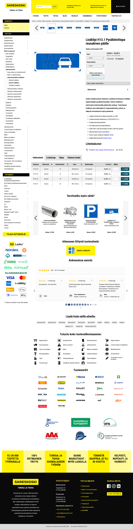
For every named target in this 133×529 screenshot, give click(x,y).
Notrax (6, 217)
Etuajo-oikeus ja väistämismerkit (16, 72)
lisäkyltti (114, 332)
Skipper (6, 225)
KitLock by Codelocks (10, 196)
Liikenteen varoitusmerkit (14, 99)
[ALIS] (42, 387)
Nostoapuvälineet (9, 143)
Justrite (6, 191)
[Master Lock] (80, 404)
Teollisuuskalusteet (9, 156)
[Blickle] (80, 387)
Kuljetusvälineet (8, 46)
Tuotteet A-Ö (116, 16)
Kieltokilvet (9, 61)
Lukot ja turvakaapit (9, 132)
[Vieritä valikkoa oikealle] (124, 28)
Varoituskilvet (9, 121)
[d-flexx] (61, 393)
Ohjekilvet (8, 102)
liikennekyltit (91, 332)
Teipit (5, 153)
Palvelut (74, 16)
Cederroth (7, 188)
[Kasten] (61, 399)
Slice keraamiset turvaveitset (12, 222)
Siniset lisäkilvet (14, 83)
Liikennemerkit (10, 69)
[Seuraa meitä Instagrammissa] (114, 496)
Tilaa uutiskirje (16, 234)
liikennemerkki (41, 332)
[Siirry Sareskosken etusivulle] (16, 6)
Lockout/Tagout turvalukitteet (12, 129)
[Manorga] (42, 404)
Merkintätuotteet (9, 140)
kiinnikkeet (105, 132)
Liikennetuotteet (8, 127)
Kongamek (7, 202)
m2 (5, 204)
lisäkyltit (122, 332)
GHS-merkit (9, 59)
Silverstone (7, 220)
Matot (6, 135)
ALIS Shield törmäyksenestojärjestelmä (15, 183)
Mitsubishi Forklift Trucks (11, 212)
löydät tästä (107, 138)
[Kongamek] (99, 399)
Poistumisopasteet (11, 108)
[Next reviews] (127, 295)
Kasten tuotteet (8, 194)
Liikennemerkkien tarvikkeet (15, 89)
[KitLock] (80, 399)
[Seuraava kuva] (55, 211)
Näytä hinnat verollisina (97, 7)
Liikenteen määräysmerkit (14, 91)
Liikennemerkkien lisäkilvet (15, 77)
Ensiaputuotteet (8, 40)
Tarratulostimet (8, 150)
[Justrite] (42, 399)
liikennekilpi (62, 332)
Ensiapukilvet (9, 56)
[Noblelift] (118, 404)
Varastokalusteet (9, 169)
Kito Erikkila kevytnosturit (11, 199)
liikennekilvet (71, 332)
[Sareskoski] (61, 410)
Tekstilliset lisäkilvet (14, 85)
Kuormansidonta (8, 48)
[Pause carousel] (81, 318)
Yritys (45, 16)
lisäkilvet (106, 332)
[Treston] (42, 416)
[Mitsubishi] (99, 404)
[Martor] (61, 404)
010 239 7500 (70, 7)
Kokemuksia (87, 16)
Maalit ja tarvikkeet (9, 137)
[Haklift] (118, 393)
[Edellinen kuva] (43, 211)
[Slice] (118, 410)
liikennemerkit (52, 332)
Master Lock (7, 209)
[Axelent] (61, 387)
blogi (65, 16)
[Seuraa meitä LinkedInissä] (119, 496)
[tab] (38, 157)
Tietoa (55, 16)
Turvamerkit (9, 113)
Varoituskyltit (9, 123)
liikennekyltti (81, 332)
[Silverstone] (80, 410)
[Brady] (99, 387)
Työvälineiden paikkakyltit (13, 118)
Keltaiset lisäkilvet (14, 80)
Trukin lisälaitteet (9, 158)
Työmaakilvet (9, 116)
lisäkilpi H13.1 (69, 336)
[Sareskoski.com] (25, 495)
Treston (6, 228)
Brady (5, 186)
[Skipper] (99, 410)
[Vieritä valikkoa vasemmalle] (36, 28)
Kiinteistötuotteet (9, 43)
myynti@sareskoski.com (74, 5)
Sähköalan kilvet (10, 110)
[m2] (118, 399)
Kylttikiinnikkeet (10, 67)
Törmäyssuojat (8, 164)
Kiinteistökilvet (10, 64)
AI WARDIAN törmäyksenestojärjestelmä (12, 180)
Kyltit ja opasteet (9, 51)
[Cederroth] (118, 387)
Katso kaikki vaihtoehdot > (95, 83)
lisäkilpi (100, 332)
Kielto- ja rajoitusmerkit (13, 75)
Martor (6, 207)
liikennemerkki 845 (91, 336)
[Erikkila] (99, 393)
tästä (111, 135)
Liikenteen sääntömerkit (14, 96)
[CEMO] (42, 393)
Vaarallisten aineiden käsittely (12, 166)
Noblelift (6, 215)
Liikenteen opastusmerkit (14, 94)
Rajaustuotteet (8, 38)
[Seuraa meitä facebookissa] (109, 496)
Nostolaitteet (8, 145)
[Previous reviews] (34, 295)
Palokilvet (8, 105)
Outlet (6, 25)
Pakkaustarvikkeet (9, 148)
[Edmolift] (80, 393)
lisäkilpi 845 (79, 336)
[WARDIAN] (61, 416)
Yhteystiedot (101, 16)
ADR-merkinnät (10, 54)
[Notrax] (42, 410)
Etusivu (36, 16)
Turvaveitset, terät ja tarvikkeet (13, 161)
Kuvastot (6, 28)
